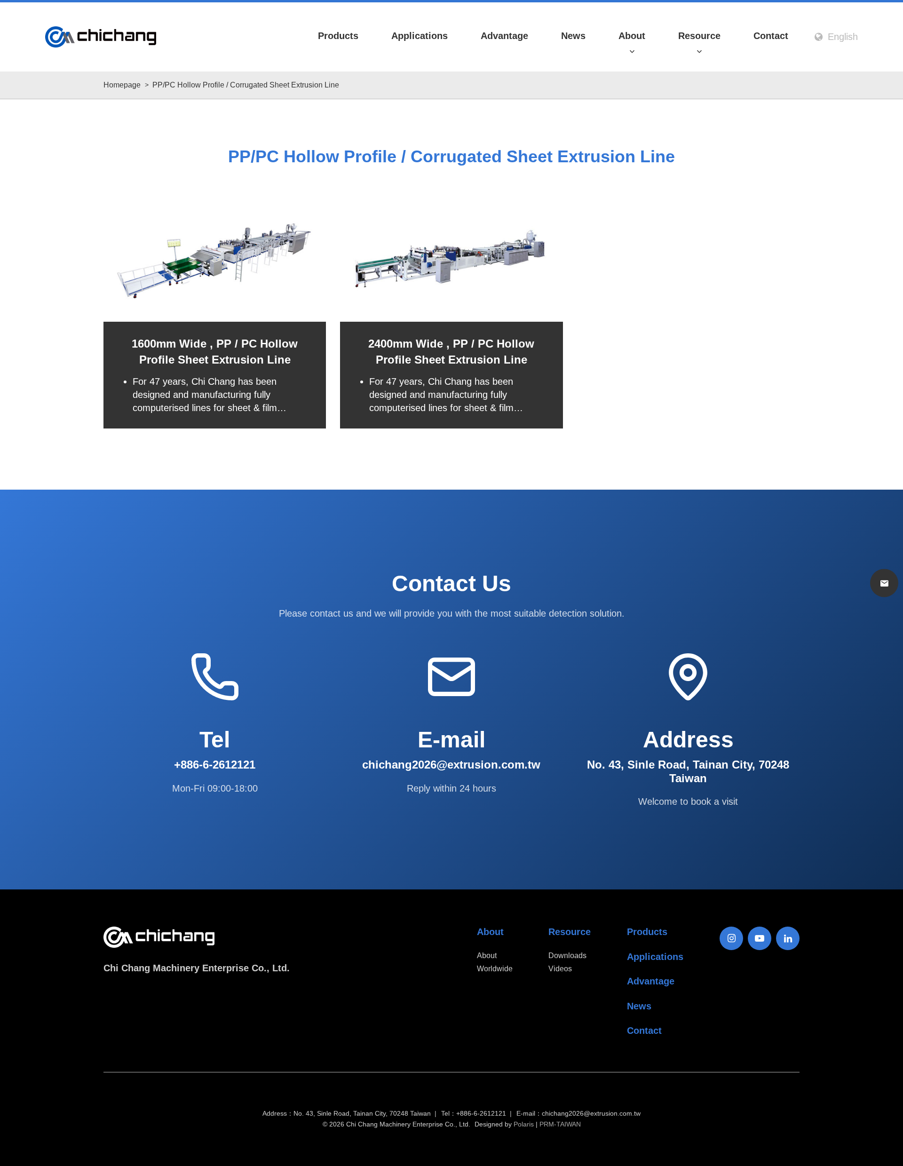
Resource (699, 36)
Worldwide (495, 969)
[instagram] (731, 938)
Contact (770, 36)
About (631, 36)
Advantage (504, 36)
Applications (419, 36)
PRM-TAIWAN (560, 1124)
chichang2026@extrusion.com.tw (591, 1113)
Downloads (567, 956)
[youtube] (759, 938)
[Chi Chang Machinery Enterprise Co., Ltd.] (100, 37)
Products (338, 36)
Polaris (524, 1124)
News (573, 36)
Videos (560, 969)
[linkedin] (788, 938)
